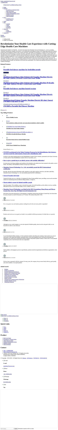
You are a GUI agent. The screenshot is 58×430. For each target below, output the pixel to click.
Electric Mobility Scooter (12, 117)
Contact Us (5, 33)
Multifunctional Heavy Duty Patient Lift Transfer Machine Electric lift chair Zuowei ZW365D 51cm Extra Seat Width (27, 77)
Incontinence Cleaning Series (12, 9)
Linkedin (8, 26)
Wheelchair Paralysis (9, 282)
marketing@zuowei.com (8, 366)
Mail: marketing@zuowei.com (10, 351)
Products (5, 8)
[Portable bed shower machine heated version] (4, 86)
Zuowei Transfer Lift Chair (11, 175)
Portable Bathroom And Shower (11, 271)
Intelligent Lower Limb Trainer (11, 274)
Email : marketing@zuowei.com (8, 1)
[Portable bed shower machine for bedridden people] (4, 67)
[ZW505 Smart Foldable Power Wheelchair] (9, 143)
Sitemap (24, 358)
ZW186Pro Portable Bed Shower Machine (18, 106)
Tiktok (7, 25)
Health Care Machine (9, 270)
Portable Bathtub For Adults (10, 277)
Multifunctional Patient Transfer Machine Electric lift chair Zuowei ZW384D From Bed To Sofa (28, 100)
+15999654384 (4, 2)
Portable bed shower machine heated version (19, 89)
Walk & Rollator (10, 16)
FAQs (7, 30)
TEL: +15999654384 (8, 350)
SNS (4, 22)
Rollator (6, 269)
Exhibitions (8, 31)
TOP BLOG (36, 358)
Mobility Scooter (10, 15)
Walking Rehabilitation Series (12, 13)
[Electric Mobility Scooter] (7, 115)
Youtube (8, 24)
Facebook (8, 27)
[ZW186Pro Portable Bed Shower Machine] (16, 104)
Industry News (9, 20)
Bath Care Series (10, 11)
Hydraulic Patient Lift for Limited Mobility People (17, 139)
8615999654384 (7, 382)
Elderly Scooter (7, 278)
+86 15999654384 (7, 374)
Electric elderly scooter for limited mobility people (17, 182)
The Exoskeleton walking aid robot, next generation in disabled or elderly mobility (25, 123)
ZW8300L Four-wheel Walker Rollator (15, 128)
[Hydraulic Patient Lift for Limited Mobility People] (7, 137)
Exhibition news (10, 18)
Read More (6, 72)
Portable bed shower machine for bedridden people (22, 70)
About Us (5, 29)
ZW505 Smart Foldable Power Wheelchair (16, 145)
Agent (4, 21)
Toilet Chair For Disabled (10, 275)
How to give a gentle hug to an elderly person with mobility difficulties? (24, 160)
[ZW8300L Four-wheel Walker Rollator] (16, 126)
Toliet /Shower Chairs (11, 12)
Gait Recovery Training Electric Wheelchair (14, 279)
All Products (29, 358)
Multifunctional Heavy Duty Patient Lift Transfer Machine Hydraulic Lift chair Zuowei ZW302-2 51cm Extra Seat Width (28, 83)
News (4, 17)
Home (4, 7)
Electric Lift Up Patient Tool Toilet (12, 273)
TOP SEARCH (43, 358)
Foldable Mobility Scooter (10, 280)
